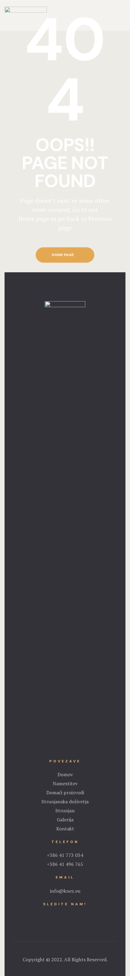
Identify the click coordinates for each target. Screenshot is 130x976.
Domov (65, 774)
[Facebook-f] (59, 915)
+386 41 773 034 (65, 855)
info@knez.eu (65, 891)
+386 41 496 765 (65, 864)
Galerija (65, 819)
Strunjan (65, 810)
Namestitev (65, 783)
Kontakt (65, 828)
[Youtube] (71, 915)
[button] (65, 255)
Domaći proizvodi (65, 792)
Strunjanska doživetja (65, 801)
